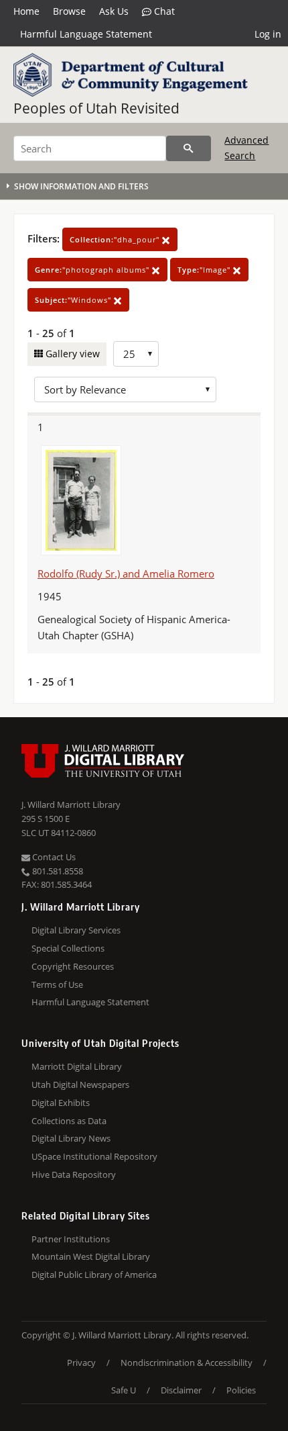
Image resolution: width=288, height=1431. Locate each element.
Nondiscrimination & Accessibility (187, 1362)
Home (26, 11)
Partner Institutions (70, 1239)
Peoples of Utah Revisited (96, 108)
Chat (163, 11)
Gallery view (71, 353)
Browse (69, 11)
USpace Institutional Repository (94, 1156)
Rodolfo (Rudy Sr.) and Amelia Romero (126, 573)
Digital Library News (71, 1138)
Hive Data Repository (73, 1174)
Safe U (123, 1390)
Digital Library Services (76, 930)
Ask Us (114, 11)
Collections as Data (68, 1121)
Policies (241, 1390)
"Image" (205, 270)
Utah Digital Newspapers (80, 1084)
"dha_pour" (116, 239)
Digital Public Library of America (94, 1274)
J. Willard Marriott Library (71, 804)
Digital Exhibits (60, 1103)
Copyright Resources (72, 966)
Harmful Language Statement (86, 34)
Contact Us (53, 857)
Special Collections (67, 948)
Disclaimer (181, 1390)
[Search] (188, 148)
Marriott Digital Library (76, 1066)
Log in (268, 34)
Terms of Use (57, 984)
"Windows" (74, 300)
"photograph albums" (93, 270)
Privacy (81, 1362)
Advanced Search (246, 147)
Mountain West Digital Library (90, 1256)
